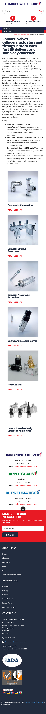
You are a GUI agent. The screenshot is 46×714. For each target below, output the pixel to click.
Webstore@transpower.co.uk (26, 466)
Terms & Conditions (9, 599)
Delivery (5, 590)
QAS (3, 570)
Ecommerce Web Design (34, 702)
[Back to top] (23, 508)
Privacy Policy (7, 603)
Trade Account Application (11, 575)
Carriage (5, 586)
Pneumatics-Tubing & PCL (21, 34)
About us (5, 558)
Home (4, 554)
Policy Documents (8, 607)
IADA (4, 566)
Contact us (6, 562)
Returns (5, 595)
